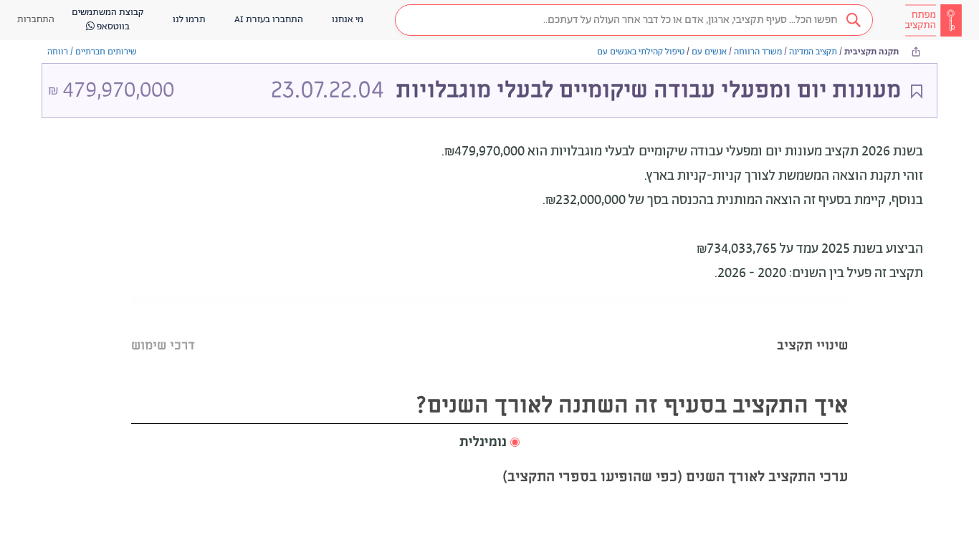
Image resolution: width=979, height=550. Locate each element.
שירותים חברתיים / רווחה (92, 52)
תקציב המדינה (813, 52)
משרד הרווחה (758, 52)
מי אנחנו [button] (347, 19)
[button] (634, 20)
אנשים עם (709, 52)
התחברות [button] (35, 19)
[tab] (812, 327)
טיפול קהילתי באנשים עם (640, 52)
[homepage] (933, 20)
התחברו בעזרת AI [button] (268, 19)
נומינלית (483, 442)
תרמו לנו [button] (189, 19)
